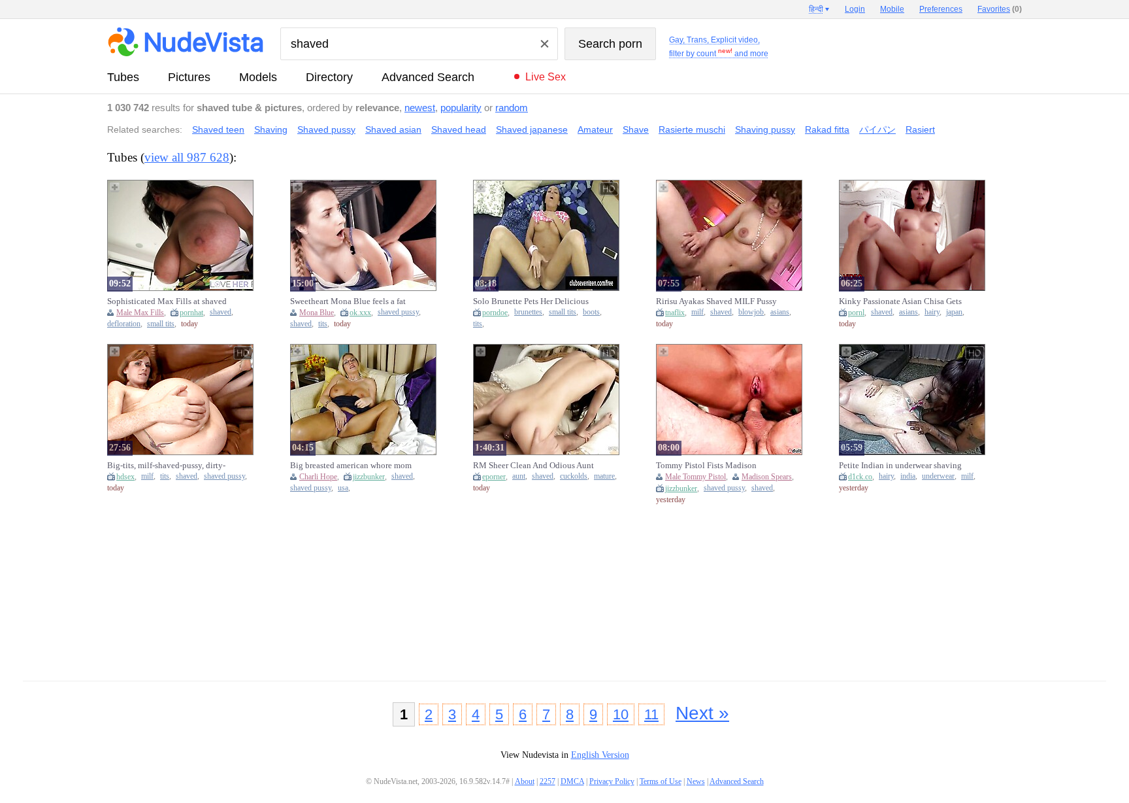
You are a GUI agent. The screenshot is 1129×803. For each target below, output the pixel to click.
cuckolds (573, 476)
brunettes (528, 312)
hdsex (125, 476)
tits (322, 324)
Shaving (270, 129)
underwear (938, 476)
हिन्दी (816, 9)
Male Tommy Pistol (695, 476)
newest (419, 107)
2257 (547, 781)
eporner (494, 476)
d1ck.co (860, 476)
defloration (123, 324)
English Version (600, 755)
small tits (160, 324)
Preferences (940, 9)
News (696, 781)
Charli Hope (318, 476)
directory (329, 77)
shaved (220, 312)
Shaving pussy (765, 129)
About (524, 781)
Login (855, 9)
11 (651, 714)
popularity (461, 107)
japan (954, 312)
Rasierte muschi (692, 129)
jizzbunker (369, 476)
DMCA (572, 781)
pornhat (191, 312)
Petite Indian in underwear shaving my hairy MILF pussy (900, 465)
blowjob (751, 312)
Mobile (892, 9)
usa (343, 488)
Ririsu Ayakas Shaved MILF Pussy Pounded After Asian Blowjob (716, 301)
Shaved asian (393, 129)
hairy (932, 312)
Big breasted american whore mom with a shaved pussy (351, 465)
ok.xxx (360, 312)
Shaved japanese (532, 129)
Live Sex (545, 76)
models (258, 77)
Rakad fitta (827, 129)
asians (779, 312)
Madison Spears (767, 476)
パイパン (877, 129)
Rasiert (920, 129)
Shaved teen (218, 129)
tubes (123, 77)
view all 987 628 (186, 157)
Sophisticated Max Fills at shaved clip (167, 301)
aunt (518, 476)
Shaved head (458, 129)
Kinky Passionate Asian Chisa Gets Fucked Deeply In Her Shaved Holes (902, 301)
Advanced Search (428, 77)
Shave (636, 129)
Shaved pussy (326, 129)
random (511, 107)
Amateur (595, 129)
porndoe (495, 312)
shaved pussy (398, 312)
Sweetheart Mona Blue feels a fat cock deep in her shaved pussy (348, 301)
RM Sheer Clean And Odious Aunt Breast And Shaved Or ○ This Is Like (537, 465)
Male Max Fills (140, 312)
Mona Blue (316, 312)
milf (697, 312)
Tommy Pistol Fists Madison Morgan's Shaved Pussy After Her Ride (714, 465)
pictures (189, 77)
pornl (856, 312)
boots (591, 312)
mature (604, 476)
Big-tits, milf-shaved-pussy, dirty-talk (166, 465)
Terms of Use (660, 781)
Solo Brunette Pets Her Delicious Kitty (531, 301)
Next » (702, 713)
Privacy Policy (611, 781)
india (907, 476)
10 (621, 714)
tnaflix (675, 312)
